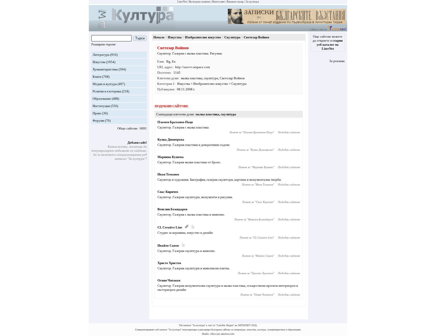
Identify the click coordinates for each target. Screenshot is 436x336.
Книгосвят (218, 1)
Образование (102, 98)
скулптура (211, 78)
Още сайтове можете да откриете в (328, 42)
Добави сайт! (137, 142)
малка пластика (191, 78)
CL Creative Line (169, 227)
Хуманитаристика (105, 69)
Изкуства (99, 62)
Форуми (98, 120)
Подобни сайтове (289, 132)
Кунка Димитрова (170, 139)
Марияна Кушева (170, 157)
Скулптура (232, 37)
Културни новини (199, 1)
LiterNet (182, 1)
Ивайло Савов (168, 245)
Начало (159, 37)
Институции (101, 106)
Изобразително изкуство (203, 37)
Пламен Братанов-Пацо (175, 122)
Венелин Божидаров (172, 209)
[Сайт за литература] (337, 29)
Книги (97, 77)
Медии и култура (105, 84)
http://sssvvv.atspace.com (192, 67)
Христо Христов (169, 263)
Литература (101, 55)
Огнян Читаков (168, 280)
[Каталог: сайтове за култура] (133, 29)
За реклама (337, 61)
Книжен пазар (235, 1)
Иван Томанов (168, 174)
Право (97, 113)
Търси (140, 38)
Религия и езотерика (107, 91)
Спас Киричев (167, 192)
